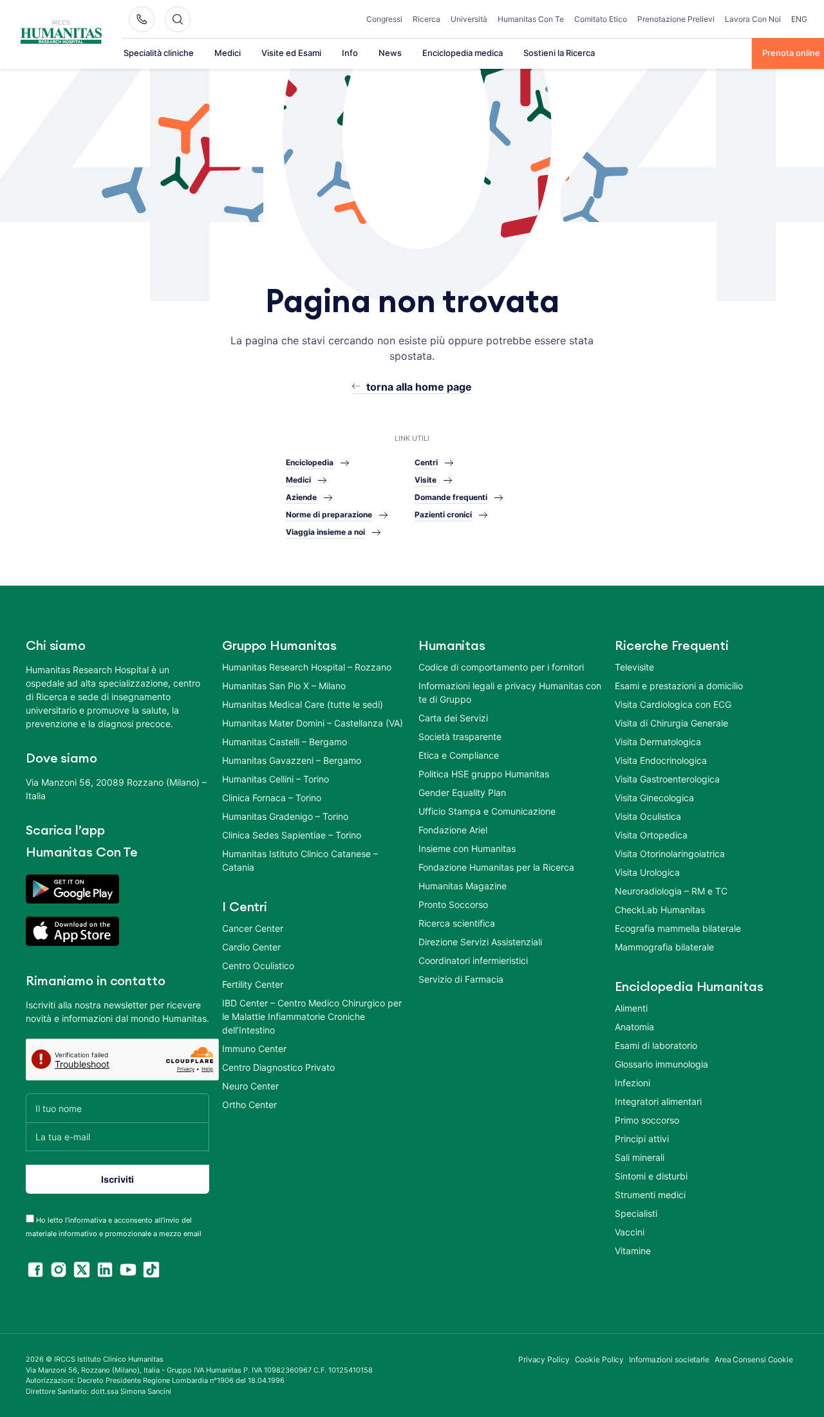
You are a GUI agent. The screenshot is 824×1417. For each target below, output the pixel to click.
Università (469, 19)
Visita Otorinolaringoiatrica (670, 853)
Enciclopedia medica (462, 53)
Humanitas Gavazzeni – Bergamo (291, 760)
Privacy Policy (544, 1359)
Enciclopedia (309, 462)
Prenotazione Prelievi (676, 19)
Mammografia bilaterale (664, 946)
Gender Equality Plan (462, 792)
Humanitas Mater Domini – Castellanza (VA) (312, 723)
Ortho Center (249, 1104)
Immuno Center (254, 1048)
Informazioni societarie (669, 1359)
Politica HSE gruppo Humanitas (483, 773)
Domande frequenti (451, 497)
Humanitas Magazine (462, 885)
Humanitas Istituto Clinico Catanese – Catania (300, 860)
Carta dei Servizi (453, 717)
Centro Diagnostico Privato (278, 1067)
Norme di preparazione (329, 514)
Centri (426, 462)
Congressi (384, 19)
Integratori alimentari (658, 1101)
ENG (799, 19)
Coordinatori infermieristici (473, 960)
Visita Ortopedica (651, 834)
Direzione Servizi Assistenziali (480, 941)
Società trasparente (459, 736)
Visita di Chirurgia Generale (671, 723)
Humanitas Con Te (531, 19)
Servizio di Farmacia (460, 979)
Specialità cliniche (159, 53)
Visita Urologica (647, 872)
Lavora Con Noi (753, 19)
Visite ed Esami (291, 53)
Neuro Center (250, 1085)
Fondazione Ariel (452, 829)
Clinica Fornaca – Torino (271, 797)
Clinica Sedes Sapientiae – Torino (291, 834)
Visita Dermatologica (658, 741)
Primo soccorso (647, 1120)
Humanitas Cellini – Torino (275, 778)
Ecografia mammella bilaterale (678, 928)
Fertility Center (252, 984)
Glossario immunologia (661, 1064)
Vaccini (629, 1232)
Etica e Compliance (458, 755)
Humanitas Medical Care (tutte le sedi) (302, 704)
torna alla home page (419, 386)
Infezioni (632, 1082)
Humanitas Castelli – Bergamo (284, 741)
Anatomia (634, 1026)
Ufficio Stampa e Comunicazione (487, 811)
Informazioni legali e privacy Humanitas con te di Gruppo (509, 692)
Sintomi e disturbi (651, 1176)
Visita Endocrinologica (661, 760)
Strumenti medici (650, 1194)
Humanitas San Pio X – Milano (284, 685)
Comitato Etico (600, 19)
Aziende (301, 497)
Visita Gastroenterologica (667, 778)
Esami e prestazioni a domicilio (679, 685)
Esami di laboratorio (656, 1045)
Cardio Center (251, 946)
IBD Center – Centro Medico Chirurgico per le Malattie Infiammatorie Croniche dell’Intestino (312, 1016)
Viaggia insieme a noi (325, 532)
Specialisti (636, 1213)
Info (350, 53)
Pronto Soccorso (453, 904)
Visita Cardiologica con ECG (673, 704)
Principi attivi (642, 1138)
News (390, 53)
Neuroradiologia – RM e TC (671, 890)
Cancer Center (252, 928)
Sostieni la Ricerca (559, 53)
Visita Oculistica (648, 816)
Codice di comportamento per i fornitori (501, 667)
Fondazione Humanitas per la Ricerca (496, 867)
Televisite (634, 667)
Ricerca (426, 19)
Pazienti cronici (443, 514)
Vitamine (633, 1250)
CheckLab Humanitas (660, 909)
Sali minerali (639, 1157)
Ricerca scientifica (456, 923)
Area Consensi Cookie (754, 1359)
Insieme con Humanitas (467, 848)
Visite (425, 480)
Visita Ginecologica (654, 797)
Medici (227, 53)
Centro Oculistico (258, 965)
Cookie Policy (599, 1359)
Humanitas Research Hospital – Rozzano (306, 667)
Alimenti (631, 1008)
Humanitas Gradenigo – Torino (285, 816)
